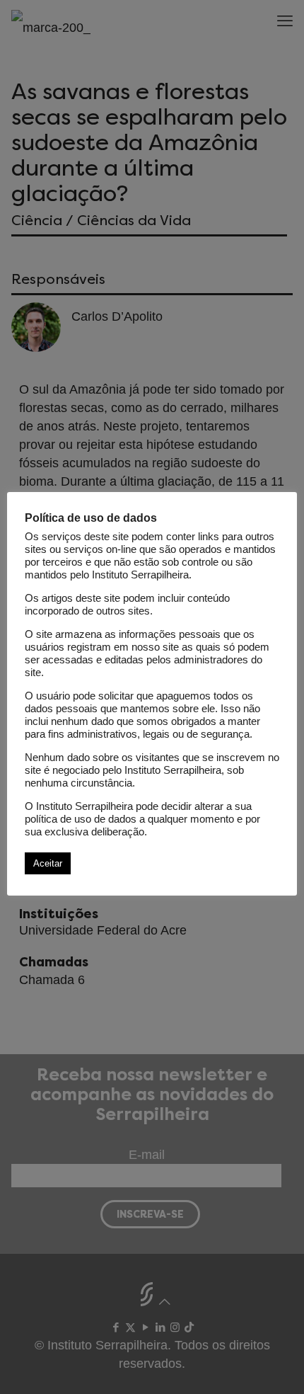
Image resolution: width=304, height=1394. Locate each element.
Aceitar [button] (47, 863)
